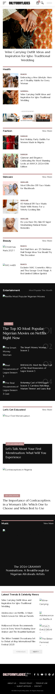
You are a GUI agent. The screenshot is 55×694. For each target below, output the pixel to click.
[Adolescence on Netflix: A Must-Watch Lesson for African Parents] (46, 615)
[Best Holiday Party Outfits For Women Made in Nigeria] (10, 142)
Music (4, 523)
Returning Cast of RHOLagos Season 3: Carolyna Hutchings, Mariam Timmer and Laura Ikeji (35, 385)
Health (23, 74)
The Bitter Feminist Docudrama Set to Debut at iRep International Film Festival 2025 (18, 641)
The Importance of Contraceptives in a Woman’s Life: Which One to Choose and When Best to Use (26, 504)
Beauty (7, 240)
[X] (38, 675)
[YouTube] (42, 675)
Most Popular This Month (40, 290)
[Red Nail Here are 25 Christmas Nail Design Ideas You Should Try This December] (10, 252)
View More (47, 131)
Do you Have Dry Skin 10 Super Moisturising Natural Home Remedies (35, 225)
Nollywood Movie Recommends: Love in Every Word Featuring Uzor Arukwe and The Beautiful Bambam (18, 628)
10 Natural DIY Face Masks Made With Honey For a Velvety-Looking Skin (33, 206)
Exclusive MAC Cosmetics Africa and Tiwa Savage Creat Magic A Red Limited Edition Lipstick (35, 270)
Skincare (8, 176)
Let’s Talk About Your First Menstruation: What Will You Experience (26, 453)
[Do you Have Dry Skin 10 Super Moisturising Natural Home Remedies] (10, 225)
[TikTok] (53, 675)
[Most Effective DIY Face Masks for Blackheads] (10, 188)
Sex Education (11, 496)
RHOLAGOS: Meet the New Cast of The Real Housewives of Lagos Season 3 (36, 368)
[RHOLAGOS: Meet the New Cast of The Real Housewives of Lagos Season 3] (10, 371)
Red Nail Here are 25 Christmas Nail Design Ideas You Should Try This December (36, 252)
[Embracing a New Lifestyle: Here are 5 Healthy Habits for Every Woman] (10, 80)
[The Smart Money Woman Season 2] (10, 353)
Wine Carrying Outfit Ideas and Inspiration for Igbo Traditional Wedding (27, 56)
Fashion (7, 130)
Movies (8, 324)
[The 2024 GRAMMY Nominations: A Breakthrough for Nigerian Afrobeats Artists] (27, 554)
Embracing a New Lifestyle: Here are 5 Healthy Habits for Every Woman (36, 80)
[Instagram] (45, 675)
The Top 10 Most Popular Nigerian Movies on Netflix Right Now (24, 333)
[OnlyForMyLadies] (19, 3)
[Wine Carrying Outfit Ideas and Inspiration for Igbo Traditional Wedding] (27, 29)
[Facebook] (34, 675)
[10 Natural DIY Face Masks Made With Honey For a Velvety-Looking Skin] (10, 207)
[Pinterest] (49, 675)
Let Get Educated (15, 444)
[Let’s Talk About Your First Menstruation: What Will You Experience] (27, 429)
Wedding (24, 91)
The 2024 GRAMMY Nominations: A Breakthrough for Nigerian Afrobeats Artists (27, 570)
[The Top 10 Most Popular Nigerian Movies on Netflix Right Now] (27, 310)
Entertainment (11, 290)
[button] (5, 3)
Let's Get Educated (14, 409)
